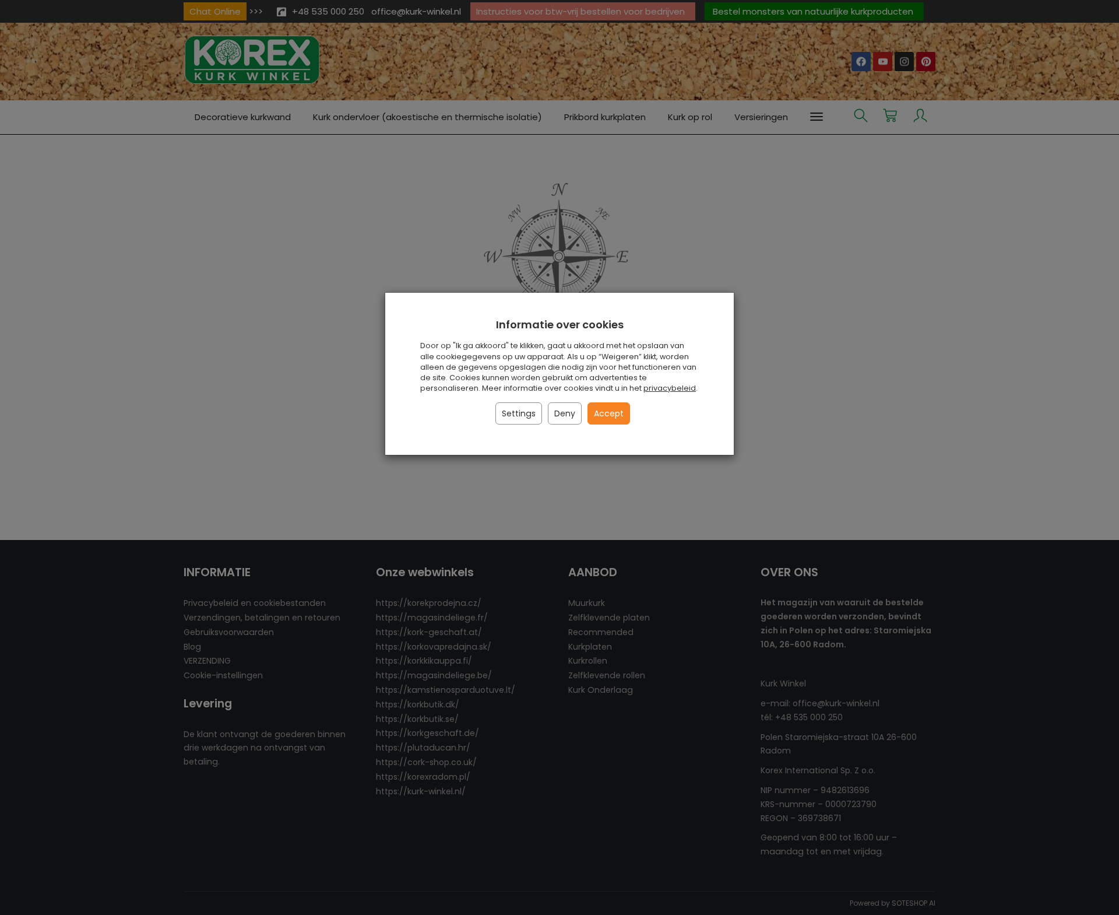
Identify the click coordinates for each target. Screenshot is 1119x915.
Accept (609, 413)
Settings (519, 413)
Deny (564, 413)
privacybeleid (669, 388)
